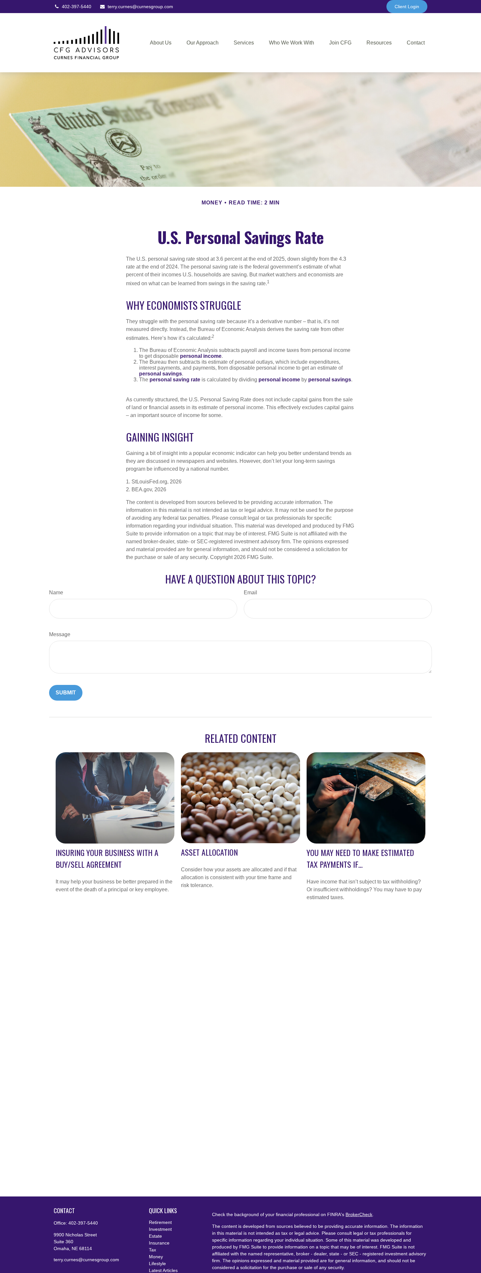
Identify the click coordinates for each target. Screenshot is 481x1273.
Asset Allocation (209, 852)
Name (56, 592)
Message (59, 634)
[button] (160, 42)
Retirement (160, 1222)
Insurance (159, 1243)
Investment (160, 1229)
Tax (152, 1249)
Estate (155, 1236)
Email (250, 592)
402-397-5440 (76, 6)
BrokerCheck (359, 1214)
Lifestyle (157, 1263)
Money (156, 1256)
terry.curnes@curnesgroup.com (140, 6)
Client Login (407, 6)
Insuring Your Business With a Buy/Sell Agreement (107, 858)
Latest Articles (163, 1270)
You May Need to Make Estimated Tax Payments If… (360, 858)
